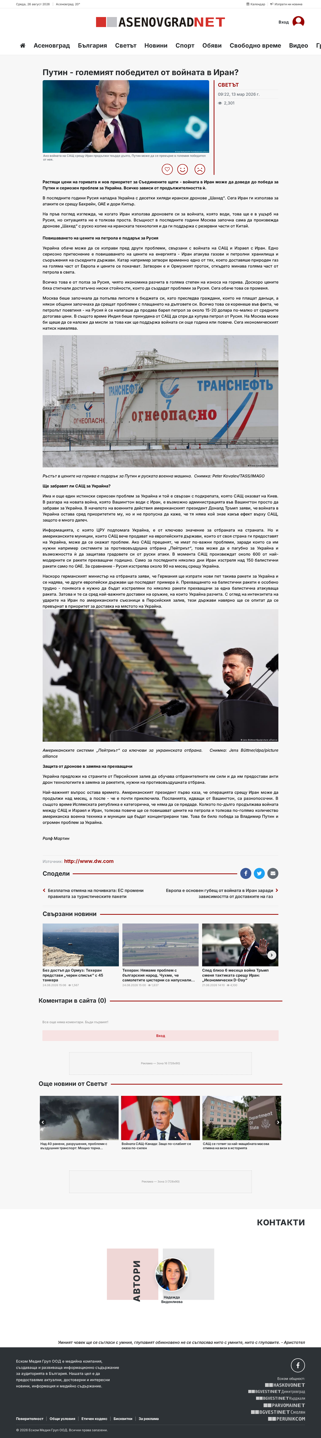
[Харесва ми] (184, 169)
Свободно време (255, 45)
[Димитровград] (276, 1392)
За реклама (149, 1418)
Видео (298, 45)
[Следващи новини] (271, 955)
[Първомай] (284, 1405)
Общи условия (62, 1418)
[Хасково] (285, 1385)
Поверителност (29, 1418)
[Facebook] (298, 1365)
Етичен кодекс (94, 1418)
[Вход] (298, 22)
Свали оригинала (60, 85)
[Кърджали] (280, 1398)
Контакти (281, 1223)
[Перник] (286, 1419)
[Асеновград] (160, 22)
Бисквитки (123, 1418)
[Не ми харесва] (201, 169)
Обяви (212, 45)
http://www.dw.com (89, 861)
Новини (156, 45)
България (92, 45)
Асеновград (52, 45)
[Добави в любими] (168, 169)
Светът (125, 45)
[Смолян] (278, 1412)
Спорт (185, 45)
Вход (284, 22)
